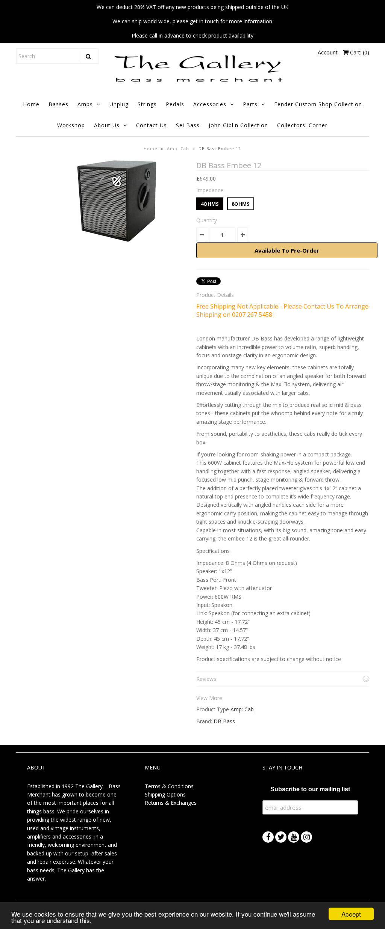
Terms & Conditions (169, 786)
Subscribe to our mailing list (310, 789)
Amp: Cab (178, 148)
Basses (58, 104)
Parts (250, 104)
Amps (85, 104)
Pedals (175, 104)
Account (328, 52)
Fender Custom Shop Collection (318, 104)
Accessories (209, 104)
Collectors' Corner (302, 125)
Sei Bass (188, 125)
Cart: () (359, 52)
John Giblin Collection (238, 125)
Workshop (71, 125)
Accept (351, 913)
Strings (147, 104)
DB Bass (224, 721)
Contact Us (151, 125)
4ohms (210, 203)
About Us (107, 125)
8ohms (241, 203)
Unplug (119, 104)
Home (31, 104)
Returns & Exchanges (171, 802)
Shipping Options (165, 794)
